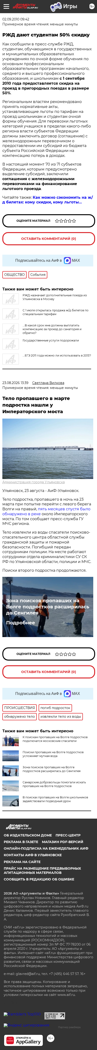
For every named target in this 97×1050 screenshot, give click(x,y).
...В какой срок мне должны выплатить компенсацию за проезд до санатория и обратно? (52, 329)
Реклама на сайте (22, 862)
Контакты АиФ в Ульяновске (33, 855)
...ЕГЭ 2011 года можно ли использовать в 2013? (57, 355)
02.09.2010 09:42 (15, 19)
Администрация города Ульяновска (33, 482)
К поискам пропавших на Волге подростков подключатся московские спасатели (55, 739)
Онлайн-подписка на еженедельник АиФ (46, 848)
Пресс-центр (68, 835)
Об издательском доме (28, 835)
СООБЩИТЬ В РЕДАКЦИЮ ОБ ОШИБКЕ (39, 879)
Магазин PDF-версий (62, 842)
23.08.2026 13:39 (15, 383)
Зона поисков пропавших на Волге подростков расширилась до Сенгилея (47, 607)
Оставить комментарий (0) (48, 239)
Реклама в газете (21, 842)
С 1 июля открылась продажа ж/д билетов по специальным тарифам (56, 312)
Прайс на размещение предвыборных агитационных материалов (42, 870)
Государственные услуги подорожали (51, 340)
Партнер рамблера (69, 1027)
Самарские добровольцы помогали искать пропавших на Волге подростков (54, 784)
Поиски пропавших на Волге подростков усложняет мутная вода (53, 754)
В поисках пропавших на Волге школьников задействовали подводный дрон (55, 799)
